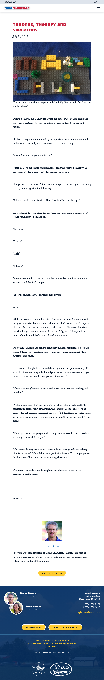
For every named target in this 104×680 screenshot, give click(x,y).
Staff (37, 640)
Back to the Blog (52, 573)
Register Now (34, 627)
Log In (97, 2)
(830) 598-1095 (92, 607)
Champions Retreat (38, 643)
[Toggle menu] (99, 8)
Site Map (52, 646)
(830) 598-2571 (10, 2)
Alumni (46, 640)
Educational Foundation (63, 643)
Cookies (45, 652)
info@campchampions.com (89, 612)
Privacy (37, 652)
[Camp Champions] (17, 8)
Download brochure (65, 627)
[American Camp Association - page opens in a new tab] (61, 669)
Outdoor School (60, 640)
